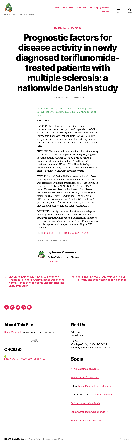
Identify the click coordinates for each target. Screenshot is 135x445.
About (64, 8)
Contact (105, 11)
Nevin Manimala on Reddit (85, 377)
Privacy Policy (35, 439)
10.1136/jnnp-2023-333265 (74, 233)
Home (56, 8)
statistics (63, 240)
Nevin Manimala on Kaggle (85, 369)
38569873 (48, 233)
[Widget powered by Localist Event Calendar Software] (34, 340)
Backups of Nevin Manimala (85, 403)
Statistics (76, 28)
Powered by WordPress (53, 439)
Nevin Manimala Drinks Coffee (87, 420)
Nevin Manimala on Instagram (94, 386)
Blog (71, 8)
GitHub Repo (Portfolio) (99, 8)
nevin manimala (46, 240)
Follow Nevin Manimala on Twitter (89, 412)
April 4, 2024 (79, 97)
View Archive (53, 261)
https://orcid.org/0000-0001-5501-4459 (24, 359)
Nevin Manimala (61, 28)
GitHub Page (81, 8)
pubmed (56, 240)
